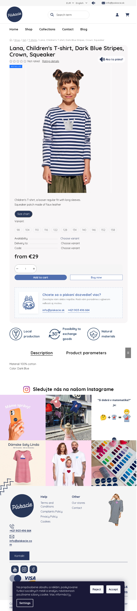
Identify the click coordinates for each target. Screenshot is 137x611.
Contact (77, 507)
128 (65, 230)
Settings (24, 603)
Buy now (96, 277)
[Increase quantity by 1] (33, 269)
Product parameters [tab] (86, 352)
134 (75, 230)
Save (20, 285)
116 (46, 230)
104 (27, 230)
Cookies (45, 521)
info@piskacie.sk (53, 310)
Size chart (23, 214)
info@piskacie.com (21, 542)
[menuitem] (14, 29)
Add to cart (40, 277)
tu (69, 594)
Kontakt (19, 555)
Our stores (78, 502)
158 (113, 230)
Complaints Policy (51, 511)
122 (55, 230)
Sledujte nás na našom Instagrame (73, 389)
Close (31, 285)
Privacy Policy (49, 516)
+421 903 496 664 (79, 310)
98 (18, 230)
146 (94, 230)
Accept (113, 589)
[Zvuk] (93, 3)
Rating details (50, 61)
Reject (97, 589)
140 (84, 230)
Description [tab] (42, 352)
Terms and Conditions (47, 504)
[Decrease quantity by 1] (17, 269)
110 (37, 230)
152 (103, 230)
